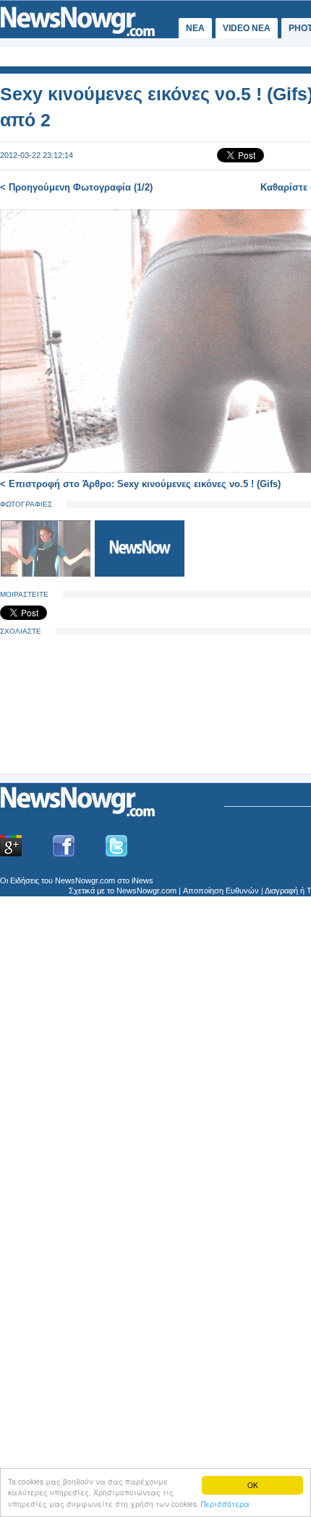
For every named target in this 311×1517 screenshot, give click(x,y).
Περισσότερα (225, 1503)
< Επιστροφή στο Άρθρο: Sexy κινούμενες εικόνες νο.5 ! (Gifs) (140, 483)
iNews (142, 880)
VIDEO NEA (246, 28)
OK (252, 1484)
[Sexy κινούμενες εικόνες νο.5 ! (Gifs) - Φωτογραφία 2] (139, 574)
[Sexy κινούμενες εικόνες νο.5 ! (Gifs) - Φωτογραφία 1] (47, 574)
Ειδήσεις (24, 880)
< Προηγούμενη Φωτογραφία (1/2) (76, 187)
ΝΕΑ (195, 28)
